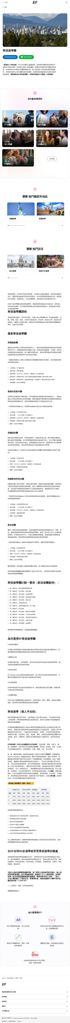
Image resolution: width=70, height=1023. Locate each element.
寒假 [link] (21, 978)
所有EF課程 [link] (10, 978)
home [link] (3, 978)
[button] (5, 2)
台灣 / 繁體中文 (8, 1018)
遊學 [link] (16, 978)
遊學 (5, 7)
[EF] (35, 2)
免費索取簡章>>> (13, 891)
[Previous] (58, 225)
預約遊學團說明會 (18, 571)
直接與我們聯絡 (31, 630)
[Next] (62, 225)
